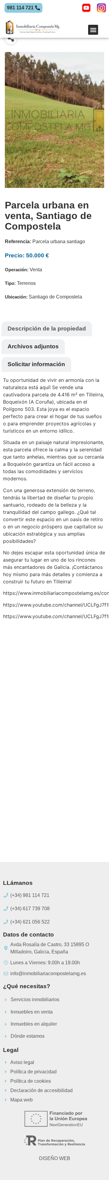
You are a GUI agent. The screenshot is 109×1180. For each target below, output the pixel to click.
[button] (93, 30)
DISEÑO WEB (54, 1158)
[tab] (47, 328)
